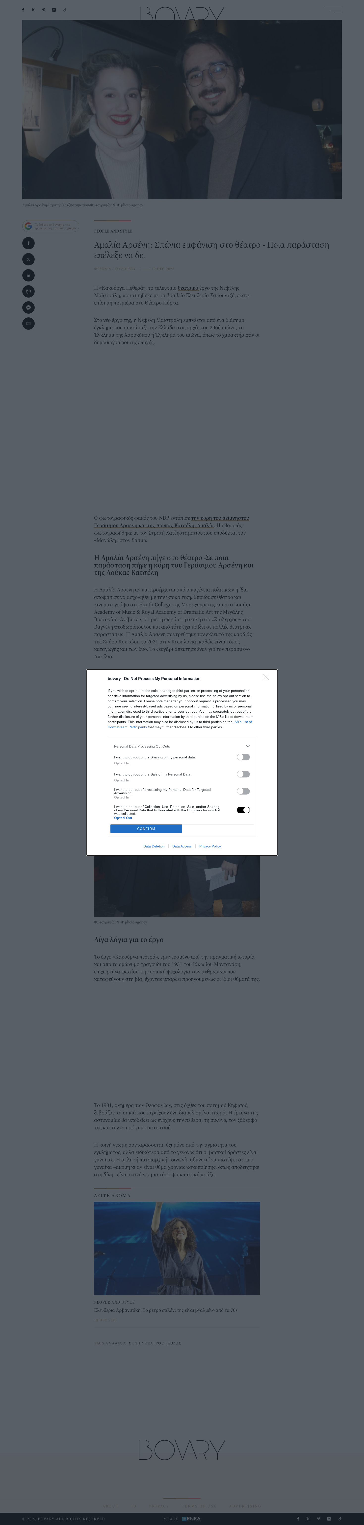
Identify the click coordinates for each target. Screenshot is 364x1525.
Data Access (182, 846)
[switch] (243, 757)
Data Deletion (154, 846)
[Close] (267, 679)
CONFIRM (146, 829)
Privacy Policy (210, 846)
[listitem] (182, 746)
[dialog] (182, 762)
